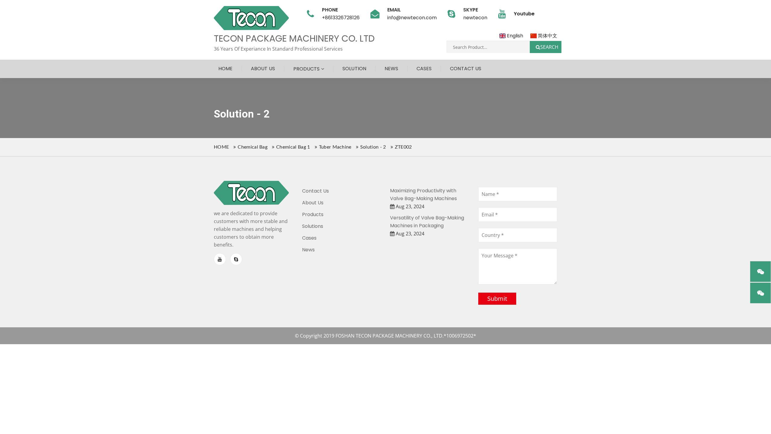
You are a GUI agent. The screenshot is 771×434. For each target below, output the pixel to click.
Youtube (524, 13)
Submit (497, 298)
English (514, 35)
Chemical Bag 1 (293, 147)
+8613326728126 (341, 17)
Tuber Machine (335, 147)
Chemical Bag (252, 147)
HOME (221, 147)
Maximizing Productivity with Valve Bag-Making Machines (423, 194)
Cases (424, 69)
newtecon (475, 17)
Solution (354, 69)
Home (225, 69)
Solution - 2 (373, 147)
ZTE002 (403, 147)
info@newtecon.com (412, 17)
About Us (263, 69)
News (391, 69)
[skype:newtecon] (236, 259)
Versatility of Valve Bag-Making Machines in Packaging (427, 221)
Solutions (312, 226)
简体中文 (547, 35)
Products (306, 69)
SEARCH (549, 47)
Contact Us (465, 69)
